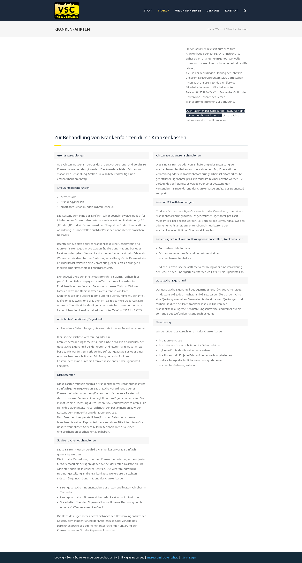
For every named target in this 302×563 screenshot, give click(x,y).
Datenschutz (171, 557)
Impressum (154, 557)
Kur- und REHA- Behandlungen (175, 202)
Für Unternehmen (188, 10)
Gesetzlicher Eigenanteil (171, 280)
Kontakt (231, 10)
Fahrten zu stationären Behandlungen (179, 155)
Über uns (213, 10)
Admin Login (188, 557)
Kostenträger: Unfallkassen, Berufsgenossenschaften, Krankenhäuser (199, 239)
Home (210, 29)
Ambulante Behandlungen (73, 187)
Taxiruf (163, 10)
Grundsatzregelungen (71, 155)
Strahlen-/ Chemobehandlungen (77, 440)
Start (147, 10)
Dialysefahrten (66, 374)
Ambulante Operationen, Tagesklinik (80, 319)
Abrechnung (163, 322)
